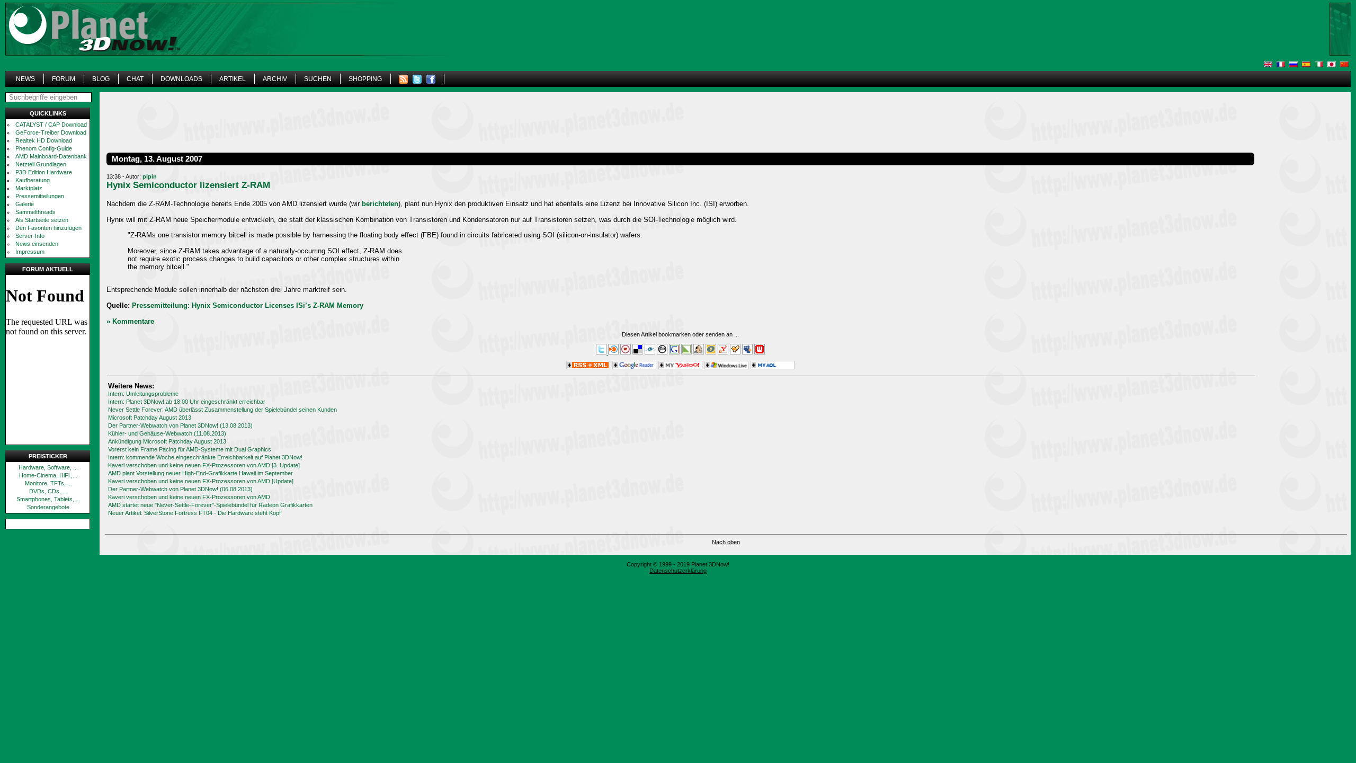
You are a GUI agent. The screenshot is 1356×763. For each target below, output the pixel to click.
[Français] (1281, 64)
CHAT (135, 79)
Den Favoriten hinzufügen (48, 228)
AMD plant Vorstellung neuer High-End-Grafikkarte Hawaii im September (200, 473)
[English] (1268, 64)
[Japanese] (1331, 64)
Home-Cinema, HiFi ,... (48, 475)
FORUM (63, 79)
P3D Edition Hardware (43, 172)
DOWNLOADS (181, 79)
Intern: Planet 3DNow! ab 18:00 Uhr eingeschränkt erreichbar (186, 401)
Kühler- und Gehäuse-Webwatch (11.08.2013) (167, 433)
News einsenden (36, 244)
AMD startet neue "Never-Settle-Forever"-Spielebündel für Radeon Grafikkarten (210, 505)
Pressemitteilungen (39, 196)
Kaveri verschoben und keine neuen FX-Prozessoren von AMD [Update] (200, 481)
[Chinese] (1344, 64)
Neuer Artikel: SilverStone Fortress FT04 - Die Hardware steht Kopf (194, 513)
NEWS (25, 79)
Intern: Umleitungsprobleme (143, 394)
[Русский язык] (1293, 64)
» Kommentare (130, 321)
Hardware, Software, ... (48, 467)
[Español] (1306, 64)
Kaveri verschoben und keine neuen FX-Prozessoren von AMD (189, 497)
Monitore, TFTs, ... (48, 483)
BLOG (101, 79)
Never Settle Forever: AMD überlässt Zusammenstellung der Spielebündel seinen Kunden (222, 409)
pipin (149, 176)
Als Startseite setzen (41, 220)
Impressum (29, 252)
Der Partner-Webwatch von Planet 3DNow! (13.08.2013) (180, 425)
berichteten (380, 204)
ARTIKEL (232, 79)
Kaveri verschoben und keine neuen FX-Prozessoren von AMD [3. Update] (204, 465)
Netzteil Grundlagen (40, 164)
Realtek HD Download (43, 140)
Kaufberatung (32, 180)
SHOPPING (365, 79)
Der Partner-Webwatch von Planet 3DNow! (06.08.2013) (180, 489)
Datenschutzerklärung (678, 570)
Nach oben (726, 542)
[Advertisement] (1053, 45)
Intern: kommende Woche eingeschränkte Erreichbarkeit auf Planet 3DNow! (205, 457)
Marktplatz (28, 188)
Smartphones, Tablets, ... (48, 499)
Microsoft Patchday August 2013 (149, 417)
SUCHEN (318, 79)
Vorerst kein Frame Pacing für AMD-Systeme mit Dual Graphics (189, 449)
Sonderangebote (48, 507)
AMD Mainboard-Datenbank (51, 156)
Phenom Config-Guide (43, 148)
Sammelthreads (35, 212)
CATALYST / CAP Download (51, 124)
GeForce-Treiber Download (50, 132)
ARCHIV (275, 79)
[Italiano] (1319, 64)
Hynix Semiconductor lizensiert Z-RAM (188, 185)
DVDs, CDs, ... (48, 491)
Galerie (24, 204)
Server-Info (29, 236)
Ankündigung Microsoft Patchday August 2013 (167, 441)
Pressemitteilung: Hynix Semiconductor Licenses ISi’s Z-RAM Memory (247, 305)
